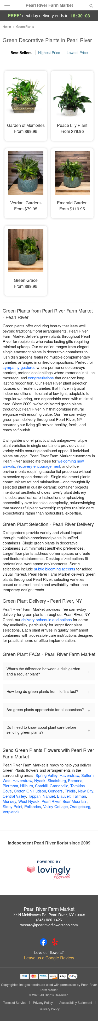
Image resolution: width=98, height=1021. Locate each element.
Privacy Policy (43, 1002)
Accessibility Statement (75, 1002)
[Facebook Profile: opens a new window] (43, 942)
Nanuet (49, 796)
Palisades (32, 806)
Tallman (79, 796)
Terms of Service (14, 1002)
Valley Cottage (55, 806)
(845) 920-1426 (49, 919)
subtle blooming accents (54, 568)
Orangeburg (80, 806)
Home (7, 26)
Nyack (39, 780)
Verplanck (11, 811)
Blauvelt (64, 796)
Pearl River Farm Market (49, 5)
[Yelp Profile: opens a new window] (55, 942)
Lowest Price (77, 52)
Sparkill (41, 785)
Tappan (34, 796)
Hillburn (26, 785)
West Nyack (28, 801)
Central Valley (14, 796)
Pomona (75, 780)
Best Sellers (21, 52)
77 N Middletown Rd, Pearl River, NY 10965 (49, 914)
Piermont (10, 785)
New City (85, 791)
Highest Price (49, 52)
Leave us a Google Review (49, 958)
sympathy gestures (19, 367)
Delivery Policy (49, 1009)
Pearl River (51, 801)
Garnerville (59, 785)
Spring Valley (46, 775)
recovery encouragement (38, 466)
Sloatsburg (57, 780)
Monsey (9, 801)
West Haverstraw (17, 780)
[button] (87, 1009)
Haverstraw (69, 775)
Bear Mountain (74, 801)
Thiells (70, 791)
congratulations (41, 377)
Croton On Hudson (30, 791)
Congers (55, 791)
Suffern (87, 775)
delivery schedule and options (46, 619)
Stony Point (12, 806)
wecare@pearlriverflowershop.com (49, 924)
